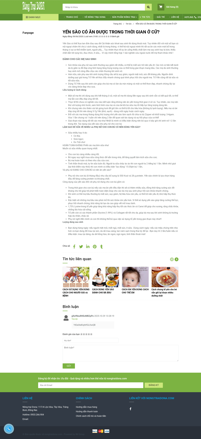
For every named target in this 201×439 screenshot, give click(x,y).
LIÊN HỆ (175, 17)
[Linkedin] (88, 246)
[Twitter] (81, 246)
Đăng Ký (154, 385)
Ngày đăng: (68, 36)
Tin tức (130, 24)
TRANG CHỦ (72, 17)
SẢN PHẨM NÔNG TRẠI (123, 17)
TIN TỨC (146, 17)
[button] (168, 7)
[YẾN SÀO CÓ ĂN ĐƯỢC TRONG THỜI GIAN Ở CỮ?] (33, 6)
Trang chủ (118, 24)
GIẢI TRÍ (161, 17)
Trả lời (75, 319)
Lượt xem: (88, 36)
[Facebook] (74, 246)
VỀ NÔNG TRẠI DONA (95, 17)
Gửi (69, 366)
